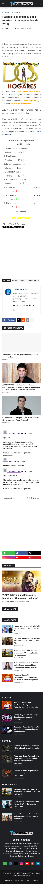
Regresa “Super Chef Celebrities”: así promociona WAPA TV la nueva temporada (26, 677)
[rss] (33, 305)
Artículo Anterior (9, 498)
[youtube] (24, 305)
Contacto (35, 880)
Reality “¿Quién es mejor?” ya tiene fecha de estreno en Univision (26, 717)
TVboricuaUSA (20, 289)
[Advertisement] (22, 36)
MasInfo (17, 12)
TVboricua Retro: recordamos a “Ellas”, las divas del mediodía (26, 747)
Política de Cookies (22, 880)
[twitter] (17, 305)
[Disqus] (21, 459)
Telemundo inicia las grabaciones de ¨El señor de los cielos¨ (21, 356)
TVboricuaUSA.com (28, 873)
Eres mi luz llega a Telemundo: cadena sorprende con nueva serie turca (26, 816)
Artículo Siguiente (33, 498)
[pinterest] (27, 305)
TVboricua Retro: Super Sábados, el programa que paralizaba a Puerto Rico (27, 773)
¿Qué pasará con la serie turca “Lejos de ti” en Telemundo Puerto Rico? (26, 804)
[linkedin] (30, 305)
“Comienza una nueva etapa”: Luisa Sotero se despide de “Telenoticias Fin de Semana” (26, 665)
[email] (14, 310)
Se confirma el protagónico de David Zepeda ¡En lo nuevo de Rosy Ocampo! (20, 419)
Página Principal (7, 12)
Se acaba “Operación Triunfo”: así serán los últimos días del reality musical (26, 729)
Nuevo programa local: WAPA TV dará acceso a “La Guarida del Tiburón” (27, 628)
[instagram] (20, 305)
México (22, 280)
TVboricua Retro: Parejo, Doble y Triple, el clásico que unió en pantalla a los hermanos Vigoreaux (27, 759)
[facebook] (14, 305)
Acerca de (8, 880)
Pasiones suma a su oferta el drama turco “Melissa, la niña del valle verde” (26, 652)
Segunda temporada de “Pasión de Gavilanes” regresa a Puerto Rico (27, 640)
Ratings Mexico (33, 280)
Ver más (38, 328)
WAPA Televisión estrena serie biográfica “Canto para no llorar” (20, 596)
